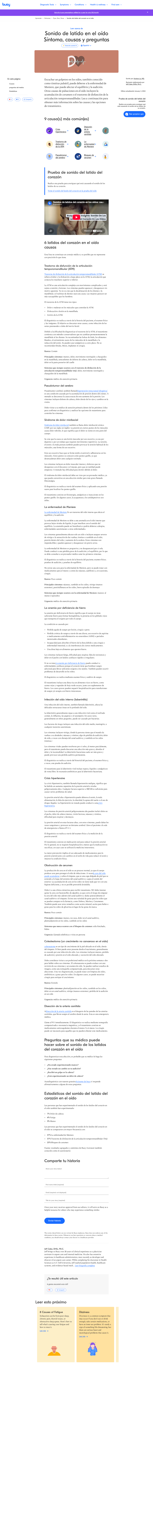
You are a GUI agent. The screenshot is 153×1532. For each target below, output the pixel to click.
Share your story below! (54, 1169)
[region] (77, 1334)
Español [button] (86, 45)
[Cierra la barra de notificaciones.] (147, 12)
